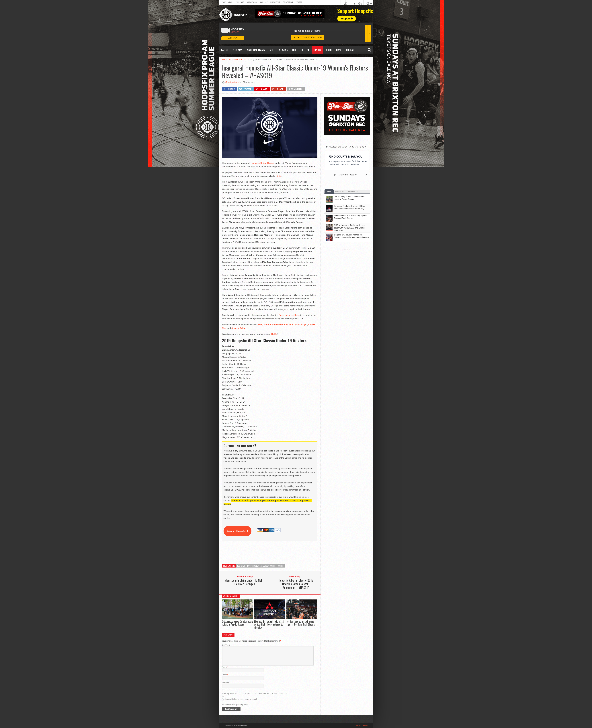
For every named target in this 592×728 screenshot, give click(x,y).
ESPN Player (301, 324)
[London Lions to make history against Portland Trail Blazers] (301, 618)
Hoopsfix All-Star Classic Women (261, 565)
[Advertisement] (278, 553)
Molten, (267, 324)
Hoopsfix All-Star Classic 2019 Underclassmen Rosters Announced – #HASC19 (295, 583)
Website (225, 682)
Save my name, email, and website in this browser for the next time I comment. (254, 694)
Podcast (350, 50)
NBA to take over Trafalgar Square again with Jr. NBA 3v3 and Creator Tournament (349, 228)
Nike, (260, 324)
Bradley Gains (232, 82)
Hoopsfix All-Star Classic (262, 163)
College (305, 50)
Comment (226, 645)
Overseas (283, 50)
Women (225, 57)
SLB (271, 50)
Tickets (299, 2)
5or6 (291, 324)
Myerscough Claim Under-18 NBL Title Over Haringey (243, 582)
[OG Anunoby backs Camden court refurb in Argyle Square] (237, 618)
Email (225, 675)
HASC (338, 50)
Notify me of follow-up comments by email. (239, 699)
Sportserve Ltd (280, 324)
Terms (365, 725)
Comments (352, 192)
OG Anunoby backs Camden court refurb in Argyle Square (237, 623)
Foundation (288, 2)
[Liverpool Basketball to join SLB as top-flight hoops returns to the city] (269, 618)
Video (329, 50)
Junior (317, 50)
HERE (278, 176)
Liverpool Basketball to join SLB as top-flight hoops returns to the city (269, 624)
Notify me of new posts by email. (235, 705)
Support (240, 2)
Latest (224, 50)
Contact (264, 2)
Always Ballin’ (238, 328)
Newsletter (275, 2)
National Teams (256, 50)
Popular (339, 192)
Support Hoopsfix (236, 531)
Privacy (358, 725)
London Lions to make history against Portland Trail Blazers (300, 623)
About (231, 2)
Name (225, 667)
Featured (241, 565)
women (281, 565)
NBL (294, 50)
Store (223, 2)
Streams (237, 50)
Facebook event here (289, 315)
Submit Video (252, 2)
